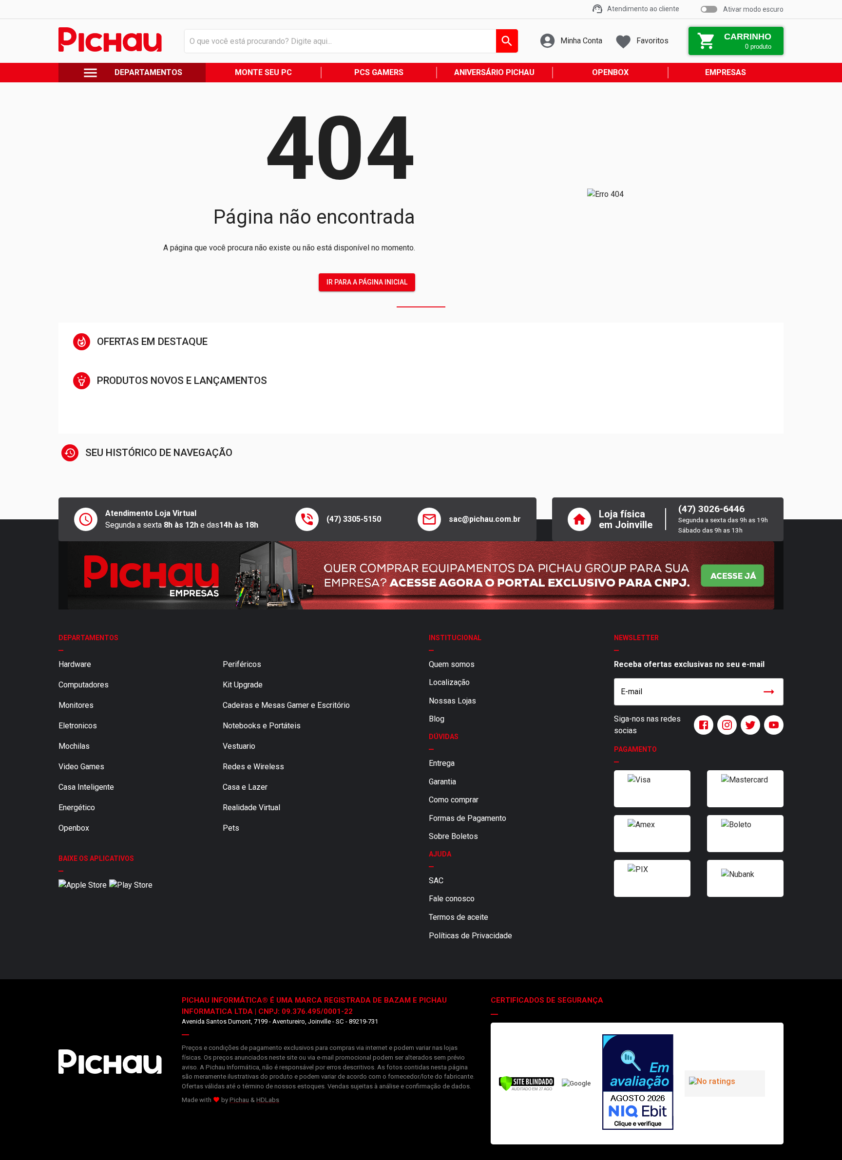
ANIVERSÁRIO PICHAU (494, 72)
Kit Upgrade (243, 684)
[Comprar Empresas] (421, 575)
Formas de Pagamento (467, 818)
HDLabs (267, 1099)
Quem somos (452, 664)
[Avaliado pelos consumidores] (637, 1083)
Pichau (239, 1099)
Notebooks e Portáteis (262, 725)
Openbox (73, 828)
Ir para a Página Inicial (366, 282)
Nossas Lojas (452, 700)
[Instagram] (725, 725)
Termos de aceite (458, 917)
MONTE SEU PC (263, 72)
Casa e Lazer (245, 787)
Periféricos (242, 664)
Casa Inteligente (86, 787)
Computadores (83, 684)
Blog (436, 718)
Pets (231, 828)
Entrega (442, 763)
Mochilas (74, 746)
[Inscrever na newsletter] (769, 691)
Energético (76, 807)
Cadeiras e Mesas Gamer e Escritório (286, 705)
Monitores (76, 705)
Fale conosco (452, 898)
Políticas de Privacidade (470, 935)
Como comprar (453, 799)
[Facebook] (701, 725)
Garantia (442, 781)
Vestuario (239, 746)
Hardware (74, 664)
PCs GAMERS (378, 72)
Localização (449, 682)
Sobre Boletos (453, 836)
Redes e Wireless (253, 766)
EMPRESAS (725, 72)
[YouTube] (772, 725)
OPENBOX (610, 72)
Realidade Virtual (251, 807)
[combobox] (348, 41)
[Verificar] (526, 1089)
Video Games (81, 766)
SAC (436, 880)
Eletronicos (77, 725)
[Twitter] (748, 725)
